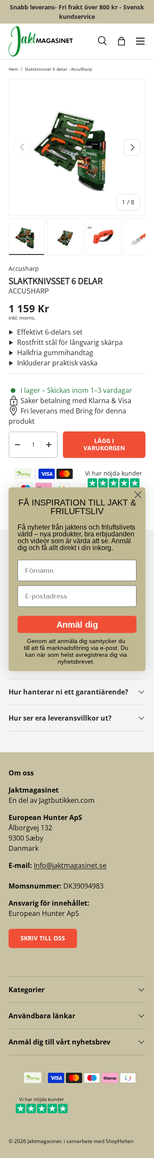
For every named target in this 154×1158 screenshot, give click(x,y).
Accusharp (24, 268)
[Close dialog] (137, 494)
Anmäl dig (77, 624)
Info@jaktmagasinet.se (70, 865)
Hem (13, 69)
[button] (102, 41)
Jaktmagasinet (44, 1141)
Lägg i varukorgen (104, 444)
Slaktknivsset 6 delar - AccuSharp (58, 69)
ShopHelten (119, 1141)
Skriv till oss (43, 938)
